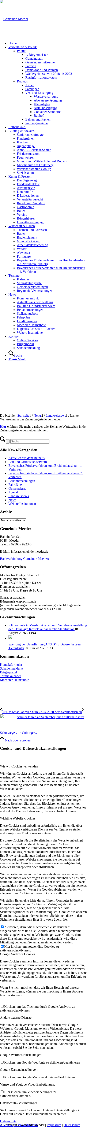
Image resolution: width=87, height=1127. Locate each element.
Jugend (13, 492)
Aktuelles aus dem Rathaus (26, 458)
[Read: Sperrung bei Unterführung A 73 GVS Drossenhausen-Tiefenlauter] (12, 638)
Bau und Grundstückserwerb (27, 462)
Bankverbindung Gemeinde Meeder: (24, 558)
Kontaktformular (11, 664)
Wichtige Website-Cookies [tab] (17, 818)
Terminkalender (10, 676)
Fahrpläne (15, 484)
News (12, 500)
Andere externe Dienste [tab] (15, 1017)
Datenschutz (72, 1125)
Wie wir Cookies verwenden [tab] (19, 766)
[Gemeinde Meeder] (14, 19)
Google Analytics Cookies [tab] (17, 954)
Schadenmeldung (11, 668)
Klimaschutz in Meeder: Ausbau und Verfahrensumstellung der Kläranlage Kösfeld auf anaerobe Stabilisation (47, 627)
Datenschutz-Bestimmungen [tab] (19, 1103)
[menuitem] (47, 43)
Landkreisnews (18, 496)
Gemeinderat (17, 488)
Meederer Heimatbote (14, 680)
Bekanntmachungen (21, 481)
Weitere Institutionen (22, 503)
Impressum (54, 1125)
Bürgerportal (8, 672)
